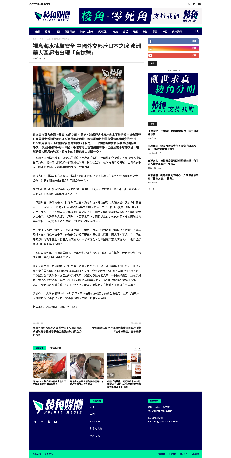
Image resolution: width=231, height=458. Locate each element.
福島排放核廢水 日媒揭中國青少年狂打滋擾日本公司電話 (86, 383)
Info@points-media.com (160, 410)
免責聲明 (161, 454)
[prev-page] (135, 348)
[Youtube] (199, 4)
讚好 (194, 41)
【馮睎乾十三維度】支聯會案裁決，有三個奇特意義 (173, 132)
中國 (57, 31)
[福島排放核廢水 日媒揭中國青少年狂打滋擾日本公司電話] (87, 366)
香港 (47, 31)
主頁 (35, 38)
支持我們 (177, 31)
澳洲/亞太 (103, 31)
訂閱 (194, 55)
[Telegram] (194, 4)
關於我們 (183, 454)
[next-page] (139, 348)
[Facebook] (184, 4)
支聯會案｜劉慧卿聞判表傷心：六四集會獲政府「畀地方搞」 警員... (173, 176)
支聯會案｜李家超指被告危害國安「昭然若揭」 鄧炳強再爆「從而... (172, 147)
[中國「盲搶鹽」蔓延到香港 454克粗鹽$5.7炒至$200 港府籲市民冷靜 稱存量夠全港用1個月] (124, 366)
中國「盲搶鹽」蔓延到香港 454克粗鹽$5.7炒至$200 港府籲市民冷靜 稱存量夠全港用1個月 (124, 384)
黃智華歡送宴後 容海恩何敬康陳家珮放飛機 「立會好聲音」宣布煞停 (116, 329)
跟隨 (194, 48)
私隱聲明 (172, 454)
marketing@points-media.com (163, 421)
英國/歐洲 (70, 31)
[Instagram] (189, 4)
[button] (197, 31)
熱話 (145, 31)
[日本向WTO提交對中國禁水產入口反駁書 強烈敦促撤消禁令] (50, 366)
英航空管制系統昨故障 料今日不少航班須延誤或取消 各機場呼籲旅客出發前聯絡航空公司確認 (57, 331)
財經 (135, 31)
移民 (155, 31)
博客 (164, 31)
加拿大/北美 (86, 31)
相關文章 (40, 348)
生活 (125, 31)
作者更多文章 (55, 348)
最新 (37, 31)
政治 (115, 31)
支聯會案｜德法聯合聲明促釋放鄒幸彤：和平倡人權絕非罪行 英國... (173, 162)
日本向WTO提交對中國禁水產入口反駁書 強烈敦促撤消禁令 (49, 383)
